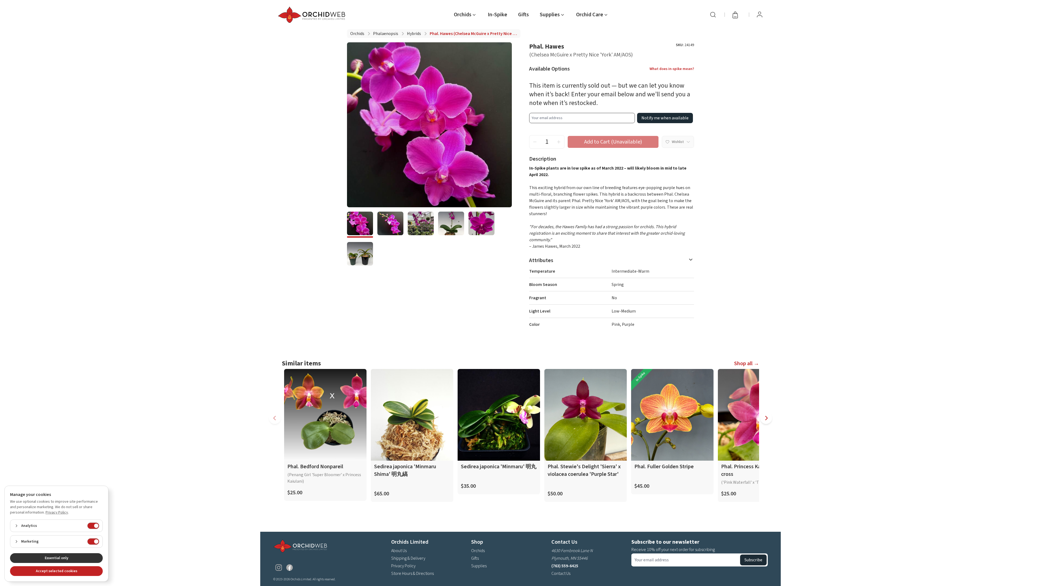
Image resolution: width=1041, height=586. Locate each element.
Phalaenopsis (385, 34)
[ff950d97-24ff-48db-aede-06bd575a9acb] (421, 225)
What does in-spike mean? (672, 69)
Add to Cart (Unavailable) (613, 142)
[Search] (713, 14)
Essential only (56, 558)
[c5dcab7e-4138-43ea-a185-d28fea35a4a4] (360, 225)
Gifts (523, 14)
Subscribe (753, 560)
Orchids (357, 34)
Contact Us (560, 574)
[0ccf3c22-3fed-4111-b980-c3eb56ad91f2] (481, 225)
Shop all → (746, 363)
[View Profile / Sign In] (759, 14)
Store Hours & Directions (412, 574)
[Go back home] (313, 15)
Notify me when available (665, 118)
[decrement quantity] (535, 142)
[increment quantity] (558, 142)
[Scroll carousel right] (766, 418)
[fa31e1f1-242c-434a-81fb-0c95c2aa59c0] (390, 225)
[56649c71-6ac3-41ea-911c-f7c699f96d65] (360, 255)
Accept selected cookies (56, 571)
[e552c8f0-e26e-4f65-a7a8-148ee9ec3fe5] (451, 225)
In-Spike (497, 14)
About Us (399, 551)
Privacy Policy (403, 566)
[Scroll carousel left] (275, 418)
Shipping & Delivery (408, 558)
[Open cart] (736, 15)
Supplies (479, 566)
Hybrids (414, 34)
